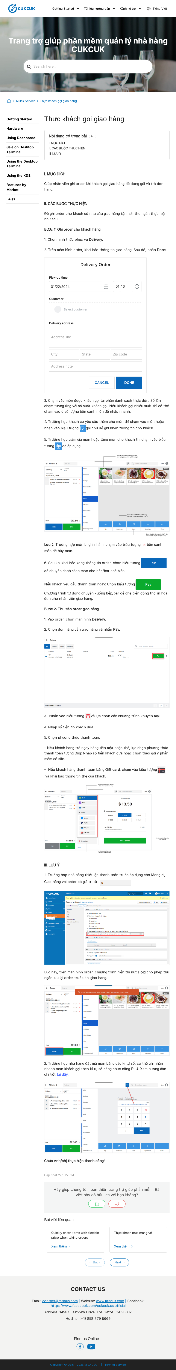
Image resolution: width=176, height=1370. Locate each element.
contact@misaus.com (60, 1301)
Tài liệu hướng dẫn (97, 8)
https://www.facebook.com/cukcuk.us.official (88, 1305)
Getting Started (63, 8)
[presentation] (94, 1262)
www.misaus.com (110, 1301)
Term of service (113, 1364)
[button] (96, 1204)
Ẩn (92, 136)
